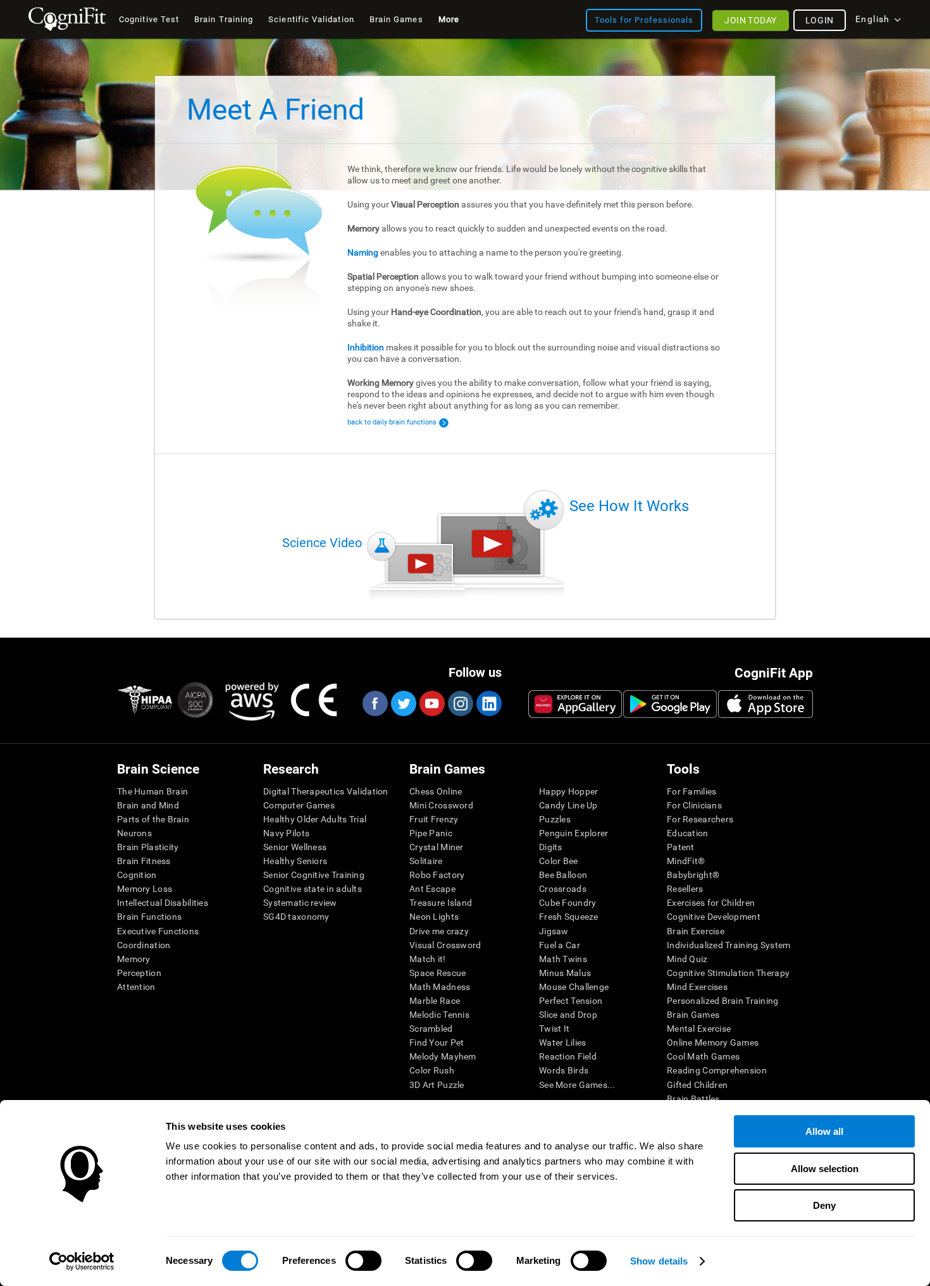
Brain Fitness (144, 861)
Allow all (824, 1131)
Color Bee (558, 861)
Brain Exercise (695, 931)
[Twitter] (403, 703)
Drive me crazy (439, 931)
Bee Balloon (563, 875)
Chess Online (435, 791)
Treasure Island (440, 903)
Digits (550, 847)
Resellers (685, 889)
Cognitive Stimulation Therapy (728, 973)
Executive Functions (158, 931)
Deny (824, 1205)
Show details (659, 1261)
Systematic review (300, 903)
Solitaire (426, 861)
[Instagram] (460, 703)
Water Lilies (562, 1042)
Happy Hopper (568, 791)
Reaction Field (568, 1056)
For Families (691, 791)
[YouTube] (431, 703)
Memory (134, 959)
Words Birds (563, 1070)
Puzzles (555, 819)
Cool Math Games (703, 1056)
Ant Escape (432, 889)
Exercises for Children (711, 903)
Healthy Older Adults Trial (314, 819)
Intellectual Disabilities (162, 903)
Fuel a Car (559, 945)
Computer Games (299, 805)
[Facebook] (374, 703)
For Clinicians (694, 805)
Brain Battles (693, 1099)
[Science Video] (420, 563)
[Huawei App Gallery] (575, 704)
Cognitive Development (713, 917)
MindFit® (686, 861)
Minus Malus (565, 973)
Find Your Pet (436, 1042)
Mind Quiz (687, 959)
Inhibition (365, 347)
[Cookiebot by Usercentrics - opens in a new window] (82, 1261)
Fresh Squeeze (568, 917)
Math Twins (563, 959)
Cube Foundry (567, 903)
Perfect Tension (570, 1001)
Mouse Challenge (574, 987)
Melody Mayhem (442, 1056)
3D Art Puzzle (436, 1085)
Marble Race (434, 1001)
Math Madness (439, 987)
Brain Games (693, 1015)
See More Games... (577, 1085)
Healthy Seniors (295, 861)
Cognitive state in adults (312, 889)
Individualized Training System (728, 945)
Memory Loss (144, 889)
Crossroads (562, 889)
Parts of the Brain (153, 819)
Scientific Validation (311, 19)
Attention (136, 987)
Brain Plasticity (147, 847)
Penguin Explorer (573, 833)
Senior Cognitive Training (313, 875)
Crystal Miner (436, 847)
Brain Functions (149, 917)
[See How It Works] (492, 543)
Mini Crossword (441, 805)
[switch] (363, 1261)
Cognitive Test (149, 19)
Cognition (137, 875)
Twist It (554, 1028)
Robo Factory (436, 875)
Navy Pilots (286, 833)
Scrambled (431, 1028)
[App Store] (765, 704)
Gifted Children (697, 1085)
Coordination (143, 945)
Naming (362, 252)
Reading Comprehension (717, 1070)
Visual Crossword (445, 945)
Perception (139, 973)
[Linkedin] (488, 703)
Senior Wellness (294, 847)
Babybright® (693, 875)
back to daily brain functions (392, 422)
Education (688, 833)
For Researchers (700, 819)
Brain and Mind (148, 805)
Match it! (427, 959)
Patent (681, 847)
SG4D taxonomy (296, 917)
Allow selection (825, 1168)
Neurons (134, 833)
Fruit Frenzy (433, 819)
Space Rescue (437, 973)
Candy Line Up (568, 805)
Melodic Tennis (439, 1015)
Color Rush (431, 1070)
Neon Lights (434, 917)
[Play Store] (670, 704)
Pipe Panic (430, 833)
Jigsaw (554, 931)
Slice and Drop (568, 1015)
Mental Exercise (699, 1028)
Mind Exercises (697, 987)
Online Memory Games (713, 1042)
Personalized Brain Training (723, 1001)
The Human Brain (152, 791)
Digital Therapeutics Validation (325, 791)
